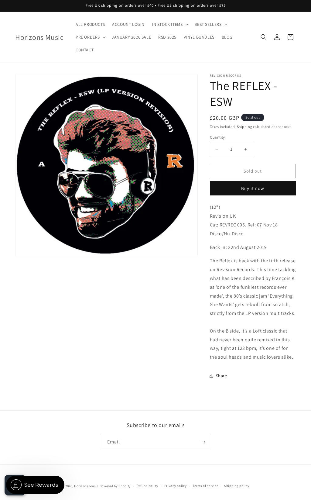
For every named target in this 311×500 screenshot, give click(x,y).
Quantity (217, 137)
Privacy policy (175, 486)
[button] (169, 24)
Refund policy (147, 486)
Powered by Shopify (115, 486)
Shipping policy (236, 486)
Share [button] (221, 375)
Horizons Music (86, 486)
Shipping (244, 126)
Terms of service (205, 486)
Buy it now (252, 188)
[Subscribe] (203, 442)
